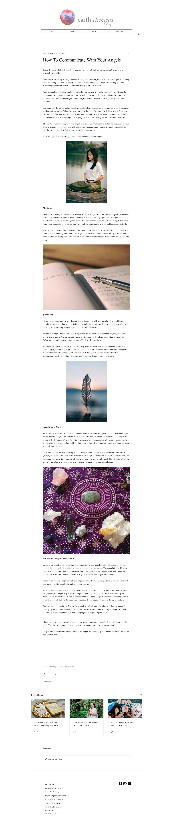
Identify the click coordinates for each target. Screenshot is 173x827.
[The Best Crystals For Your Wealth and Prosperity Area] (48, 708)
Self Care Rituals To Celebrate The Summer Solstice (85, 724)
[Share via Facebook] (44, 674)
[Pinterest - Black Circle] (129, 783)
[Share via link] (55, 674)
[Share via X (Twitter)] (50, 674)
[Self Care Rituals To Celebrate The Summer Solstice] (87, 708)
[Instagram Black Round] (125, 783)
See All (139, 695)
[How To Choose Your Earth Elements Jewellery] (125, 708)
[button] (139, 34)
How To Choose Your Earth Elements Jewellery (122, 724)
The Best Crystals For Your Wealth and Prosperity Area (46, 724)
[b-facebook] (120, 783)
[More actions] (128, 53)
